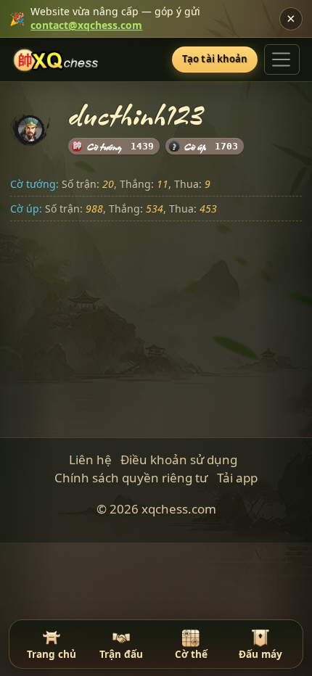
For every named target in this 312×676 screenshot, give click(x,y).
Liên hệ (90, 459)
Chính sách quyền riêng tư (131, 477)
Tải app (237, 477)
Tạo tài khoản (215, 58)
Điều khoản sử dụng (178, 459)
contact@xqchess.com (86, 25)
